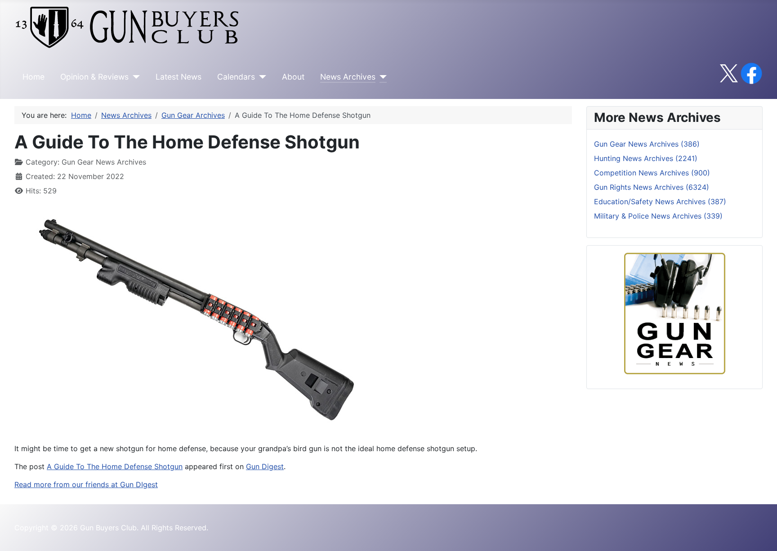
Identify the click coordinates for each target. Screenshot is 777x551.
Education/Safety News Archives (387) (660, 201)
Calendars (236, 76)
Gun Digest (265, 466)
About (293, 76)
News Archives (347, 76)
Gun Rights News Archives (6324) (651, 187)
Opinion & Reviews (94, 76)
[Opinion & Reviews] (134, 77)
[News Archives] (381, 77)
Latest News (178, 76)
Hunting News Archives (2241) (645, 158)
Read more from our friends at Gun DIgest (86, 484)
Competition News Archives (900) (652, 172)
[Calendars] (260, 77)
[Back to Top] (761, 534)
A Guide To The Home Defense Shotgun (115, 466)
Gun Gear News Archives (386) (647, 143)
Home (33, 76)
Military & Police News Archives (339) (658, 215)
